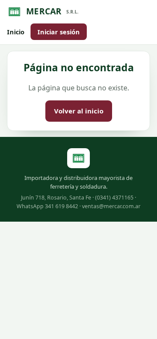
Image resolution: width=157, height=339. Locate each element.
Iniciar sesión (59, 31)
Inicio (15, 31)
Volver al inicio (78, 110)
